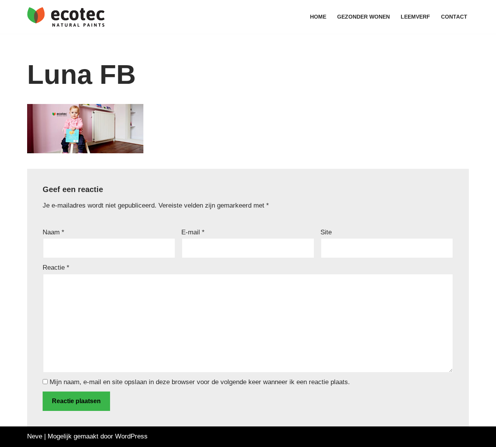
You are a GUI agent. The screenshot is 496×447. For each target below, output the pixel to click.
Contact (454, 17)
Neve (34, 436)
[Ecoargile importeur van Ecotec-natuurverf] (66, 17)
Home (318, 17)
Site (326, 232)
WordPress (131, 436)
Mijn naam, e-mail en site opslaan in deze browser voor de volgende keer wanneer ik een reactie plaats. (200, 382)
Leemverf (415, 17)
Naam (53, 232)
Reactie (56, 267)
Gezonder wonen (363, 17)
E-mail (193, 232)
